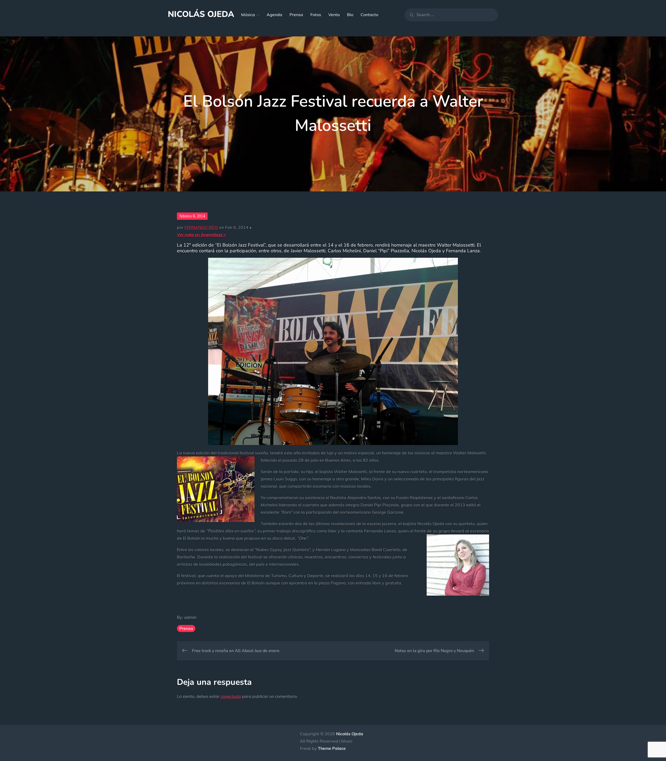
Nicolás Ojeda (201, 14)
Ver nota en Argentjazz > (201, 234)
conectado (231, 696)
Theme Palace (332, 748)
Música (248, 14)
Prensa (296, 14)
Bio (350, 14)
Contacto (369, 14)
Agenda (274, 14)
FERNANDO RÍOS (201, 227)
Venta (334, 14)
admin (190, 617)
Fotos (315, 14)
